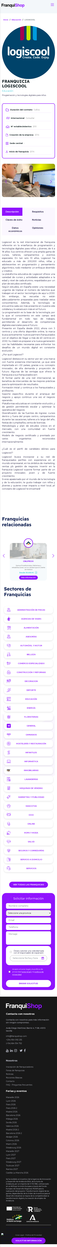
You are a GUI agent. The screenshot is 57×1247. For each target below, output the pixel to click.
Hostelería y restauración (31, 743)
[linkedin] (11, 1051)
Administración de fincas (31, 610)
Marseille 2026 (12, 1097)
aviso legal (26, 972)
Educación (31, 699)
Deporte (31, 690)
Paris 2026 (11, 1104)
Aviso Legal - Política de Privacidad (28, 1235)
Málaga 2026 (12, 1119)
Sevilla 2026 (11, 1122)
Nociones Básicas (14, 1077)
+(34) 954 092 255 (14, 1040)
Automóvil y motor (31, 645)
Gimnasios (31, 735)
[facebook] (25, 1051)
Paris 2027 (11, 1158)
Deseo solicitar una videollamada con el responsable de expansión (29, 952)
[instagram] (15, 1051)
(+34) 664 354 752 (14, 1043)
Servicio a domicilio (31, 859)
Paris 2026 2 (11, 1108)
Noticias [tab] (36, 220)
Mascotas (31, 806)
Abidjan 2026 (12, 1137)
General (31, 726)
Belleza (31, 654)
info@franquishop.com (16, 1036)
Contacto (10, 1081)
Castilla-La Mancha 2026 (17, 1173)
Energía (31, 708)
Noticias (9, 1074)
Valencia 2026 (12, 1126)
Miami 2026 (11, 1144)
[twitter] (21, 1051)
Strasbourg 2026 (13, 1147)
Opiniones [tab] (37, 228)
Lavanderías (31, 779)
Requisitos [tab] (38, 211)
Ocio (31, 815)
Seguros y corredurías (31, 850)
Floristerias (31, 717)
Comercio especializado (31, 663)
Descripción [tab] (12, 211)
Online (31, 824)
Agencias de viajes (31, 619)
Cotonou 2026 (12, 1140)
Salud (31, 841)
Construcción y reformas (31, 672)
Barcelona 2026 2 (14, 1133)
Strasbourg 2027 (13, 1162)
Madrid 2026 (11, 1112)
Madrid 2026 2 (12, 1129)
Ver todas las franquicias (28, 884)
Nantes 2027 (12, 1169)
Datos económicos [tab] (15, 229)
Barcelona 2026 (13, 1115)
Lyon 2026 (11, 1101)
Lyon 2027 (11, 1155)
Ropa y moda (31, 833)
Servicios (31, 868)
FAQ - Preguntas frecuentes (19, 1085)
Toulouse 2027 (12, 1165)
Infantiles (31, 752)
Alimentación (31, 628)
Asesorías (31, 636)
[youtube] (7, 1051)
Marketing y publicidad (31, 797)
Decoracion (31, 681)
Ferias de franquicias (15, 1070)
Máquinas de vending (31, 788)
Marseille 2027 (12, 1151)
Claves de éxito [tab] (14, 220)
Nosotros (11, 1060)
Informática (31, 761)
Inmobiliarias (31, 770)
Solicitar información (29, 1240)
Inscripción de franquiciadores (19, 1067)
